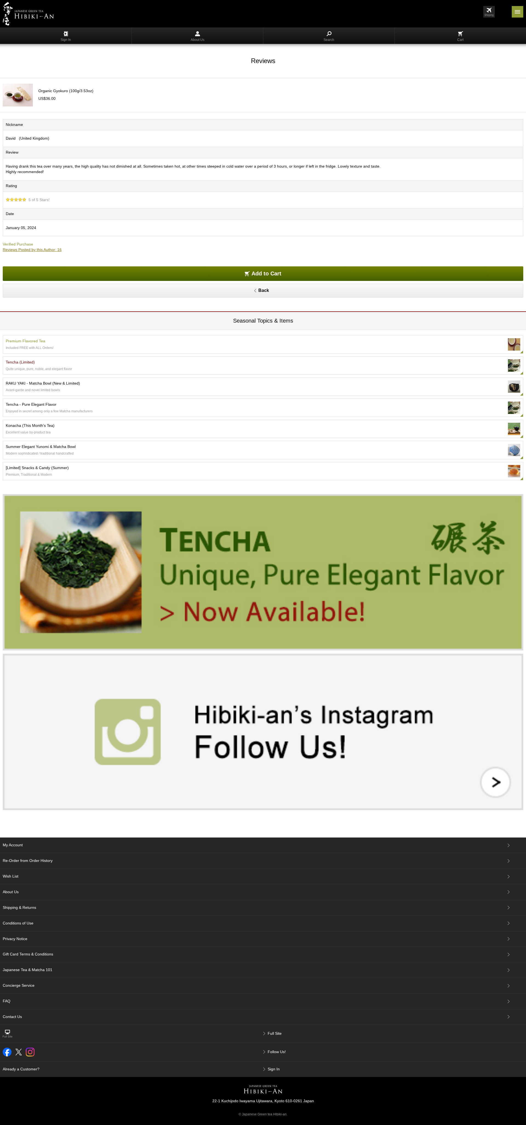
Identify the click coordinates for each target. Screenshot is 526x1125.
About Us (197, 40)
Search (329, 40)
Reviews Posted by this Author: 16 (32, 249)
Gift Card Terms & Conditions (28, 954)
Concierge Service (19, 985)
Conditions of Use (18, 923)
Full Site (275, 1033)
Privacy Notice (15, 939)
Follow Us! (277, 1052)
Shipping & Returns (19, 907)
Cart (460, 40)
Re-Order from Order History (28, 860)
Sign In (66, 40)
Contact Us (12, 1016)
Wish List (10, 876)
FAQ (6, 1001)
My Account (13, 845)
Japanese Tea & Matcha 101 (27, 970)
